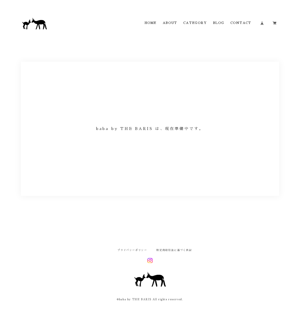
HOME (151, 22)
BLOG (218, 22)
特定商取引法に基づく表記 (174, 250)
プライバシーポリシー (132, 250)
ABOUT (170, 22)
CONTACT (240, 22)
